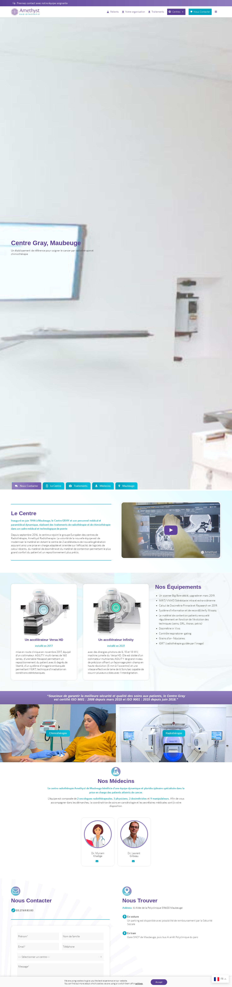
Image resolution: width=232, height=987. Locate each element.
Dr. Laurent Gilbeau (134, 855)
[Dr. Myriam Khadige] (98, 834)
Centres (176, 11)
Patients (114, 11)
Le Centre (55, 485)
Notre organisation (135, 11)
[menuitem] (39, 3)
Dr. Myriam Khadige (97, 855)
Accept (158, 982)
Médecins (105, 485)
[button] (216, 11)
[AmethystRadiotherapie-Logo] (25, 11)
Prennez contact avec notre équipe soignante (42, 3)
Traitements (158, 11)
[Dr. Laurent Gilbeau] (134, 834)
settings (139, 983)
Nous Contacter (202, 11)
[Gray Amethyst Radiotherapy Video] (171, 530)
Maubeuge (128, 485)
